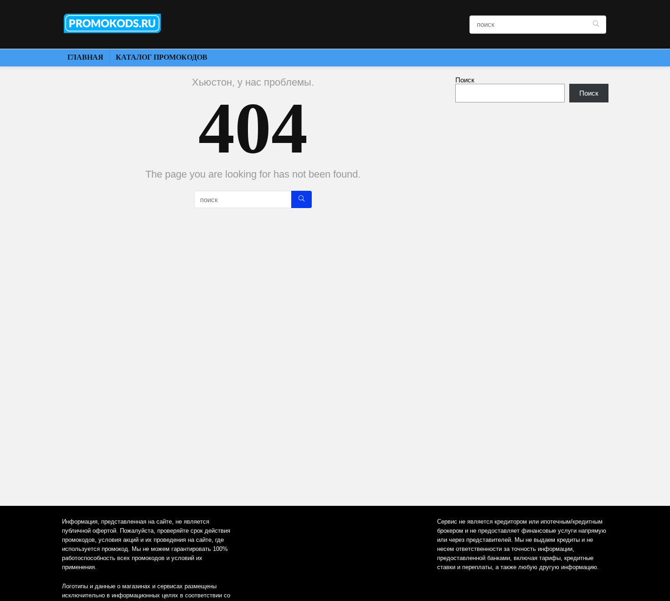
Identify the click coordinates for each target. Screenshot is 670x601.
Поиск (464, 80)
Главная (85, 57)
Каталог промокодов (161, 57)
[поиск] (596, 24)
